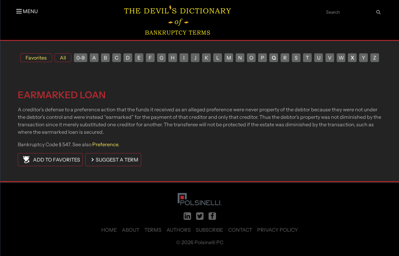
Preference (105, 144)
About (130, 230)
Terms (152, 230)
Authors (178, 230)
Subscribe (209, 230)
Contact (240, 230)
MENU (30, 11)
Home (109, 230)
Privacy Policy (277, 230)
